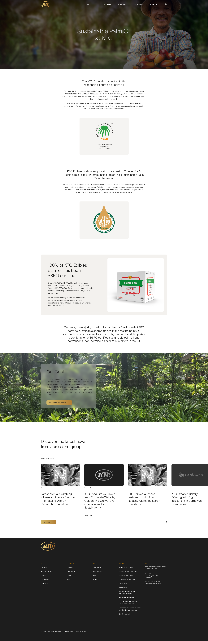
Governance (45, 579)
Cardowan (70, 567)
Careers (43, 575)
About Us (44, 567)
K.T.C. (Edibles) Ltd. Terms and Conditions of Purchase (128, 603)
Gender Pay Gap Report (126, 597)
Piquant (69, 575)
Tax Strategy (123, 587)
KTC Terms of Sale (124, 614)
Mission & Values (46, 571)
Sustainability (97, 571)
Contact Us (44, 583)
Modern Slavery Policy (126, 567)
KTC (68, 579)
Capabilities (97, 567)
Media (95, 579)
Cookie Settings (81, 631)
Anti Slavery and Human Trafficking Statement (127, 592)
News (94, 575)
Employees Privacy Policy (127, 579)
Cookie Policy (123, 583)
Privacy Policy (68, 631)
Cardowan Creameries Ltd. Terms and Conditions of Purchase (130, 609)
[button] (90, 4)
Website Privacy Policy (126, 575)
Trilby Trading (71, 571)
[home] (45, 4)
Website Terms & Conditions (128, 571)
